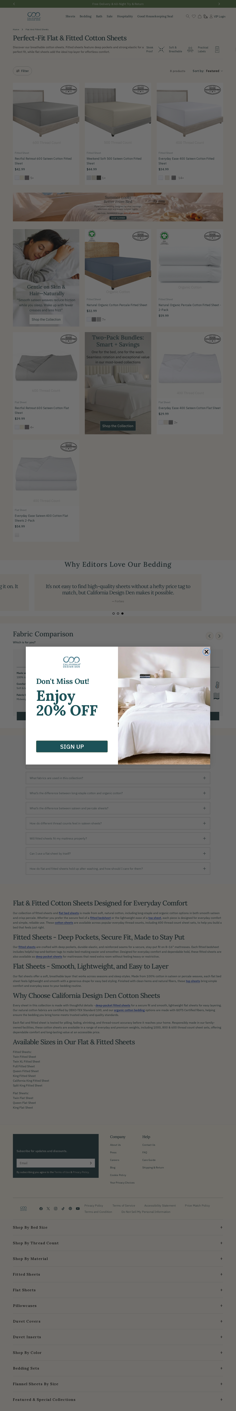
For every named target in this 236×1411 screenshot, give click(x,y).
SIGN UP (72, 746)
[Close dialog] (206, 651)
